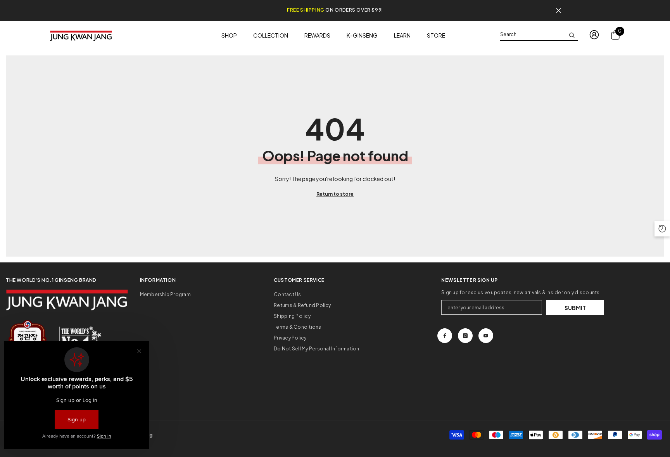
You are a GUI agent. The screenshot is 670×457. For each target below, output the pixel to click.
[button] (662, 228)
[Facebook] (444, 335)
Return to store (335, 194)
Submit (575, 307)
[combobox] (532, 34)
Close (558, 10)
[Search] (539, 35)
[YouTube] (485, 335)
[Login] (594, 34)
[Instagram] (465, 335)
